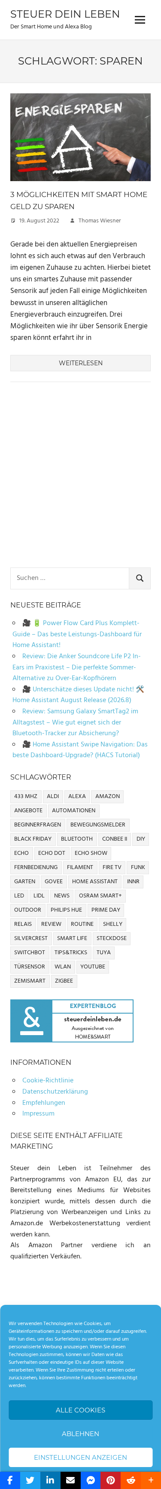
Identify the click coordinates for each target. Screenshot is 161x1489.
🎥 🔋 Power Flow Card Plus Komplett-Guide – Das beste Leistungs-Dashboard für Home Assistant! (77, 634)
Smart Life (72, 938)
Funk (138, 867)
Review (51, 924)
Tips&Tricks (71, 953)
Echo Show (91, 853)
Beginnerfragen (37, 825)
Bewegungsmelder (97, 825)
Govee (54, 882)
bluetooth (77, 839)
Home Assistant (95, 882)
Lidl (39, 896)
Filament (80, 867)
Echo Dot (51, 853)
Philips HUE (66, 910)
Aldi (53, 797)
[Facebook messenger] (91, 1480)
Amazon (107, 797)
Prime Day (105, 910)
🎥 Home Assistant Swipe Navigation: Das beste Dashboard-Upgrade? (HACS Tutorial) (80, 750)
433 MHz (25, 797)
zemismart (30, 981)
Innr (133, 882)
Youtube (92, 967)
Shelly (112, 924)
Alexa (77, 797)
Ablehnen (80, 1434)
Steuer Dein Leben (65, 14)
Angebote (28, 811)
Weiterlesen (81, 363)
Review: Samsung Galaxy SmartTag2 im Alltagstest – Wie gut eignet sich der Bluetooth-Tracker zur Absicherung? (75, 722)
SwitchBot (29, 953)
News (62, 896)
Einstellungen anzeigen (80, 1457)
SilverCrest (31, 938)
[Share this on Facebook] (10, 1480)
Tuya (104, 953)
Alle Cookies (80, 1410)
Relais (23, 924)
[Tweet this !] (30, 1480)
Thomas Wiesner (100, 221)
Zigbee (64, 981)
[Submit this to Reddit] (131, 1480)
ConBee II (114, 839)
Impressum (38, 1113)
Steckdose (112, 938)
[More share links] (151, 1480)
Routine (82, 924)
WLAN (63, 967)
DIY (141, 839)
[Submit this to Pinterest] (110, 1480)
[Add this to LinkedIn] (50, 1480)
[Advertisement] (80, 476)
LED (19, 896)
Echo (21, 853)
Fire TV (112, 867)
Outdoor (27, 910)
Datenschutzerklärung (55, 1091)
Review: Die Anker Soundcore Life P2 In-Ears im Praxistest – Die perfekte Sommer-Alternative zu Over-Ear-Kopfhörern (76, 667)
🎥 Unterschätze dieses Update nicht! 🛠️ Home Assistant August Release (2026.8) (78, 695)
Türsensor (29, 967)
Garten (24, 882)
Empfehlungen (43, 1103)
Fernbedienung (36, 867)
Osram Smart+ (100, 896)
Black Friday (33, 839)
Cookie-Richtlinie (47, 1080)
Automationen (73, 811)
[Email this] (71, 1480)
